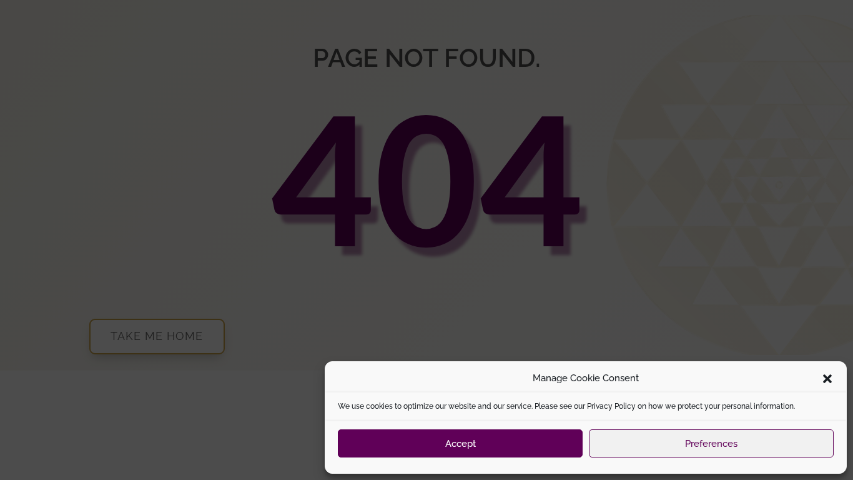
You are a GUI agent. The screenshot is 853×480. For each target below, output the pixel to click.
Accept (460, 443)
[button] (827, 378)
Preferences (711, 443)
